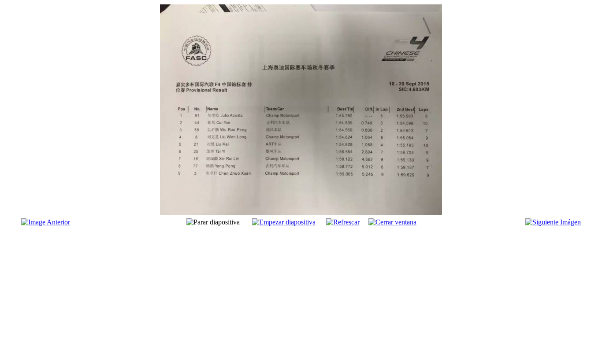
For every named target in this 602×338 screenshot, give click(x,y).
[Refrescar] (343, 222)
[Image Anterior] (45, 222)
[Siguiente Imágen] (553, 222)
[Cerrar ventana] (392, 222)
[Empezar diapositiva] (284, 222)
